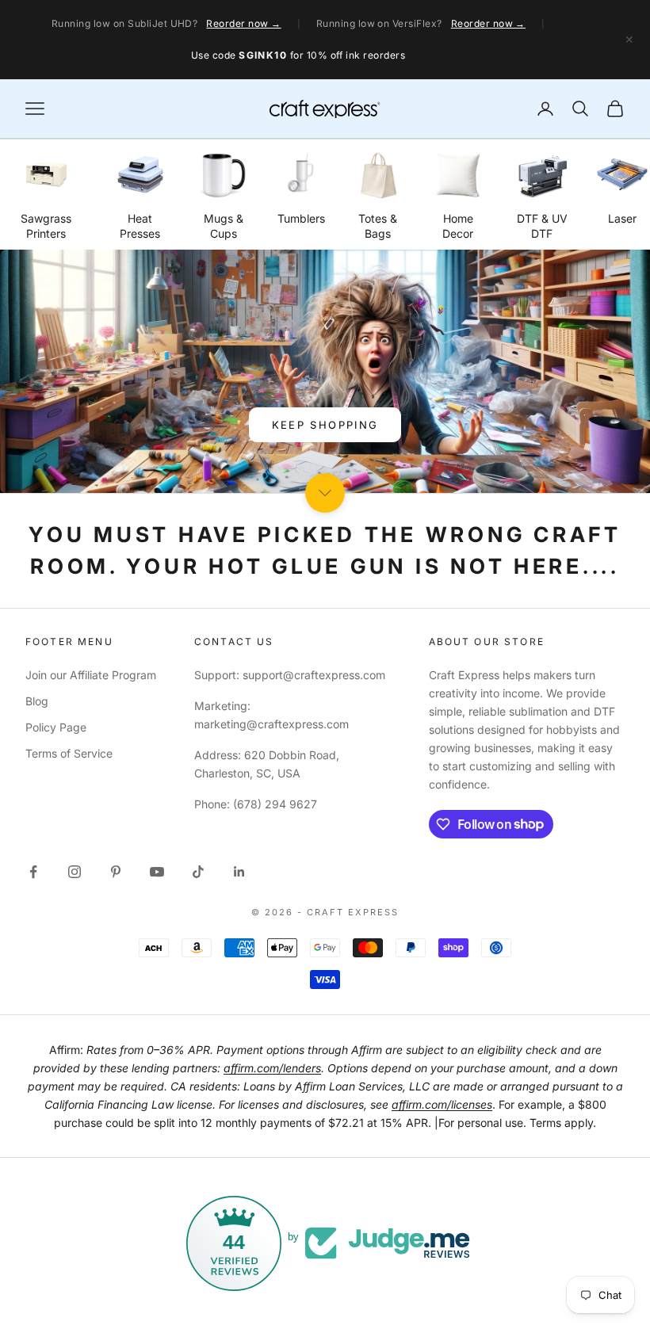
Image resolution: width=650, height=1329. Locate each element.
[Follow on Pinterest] (116, 872)
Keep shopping (325, 424)
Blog (36, 701)
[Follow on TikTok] (198, 872)
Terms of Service (69, 753)
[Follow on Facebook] (33, 872)
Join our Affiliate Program (90, 675)
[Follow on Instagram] (74, 872)
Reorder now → (243, 23)
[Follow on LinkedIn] (239, 872)
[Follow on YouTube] (157, 872)
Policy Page (55, 727)
